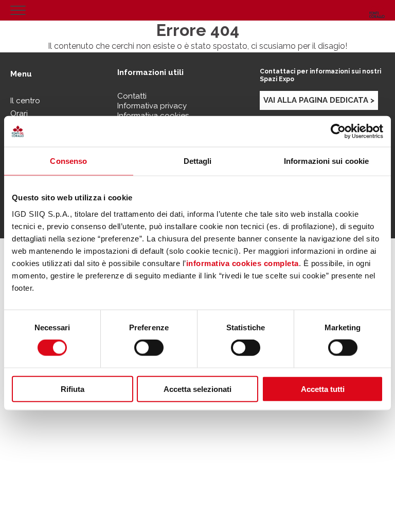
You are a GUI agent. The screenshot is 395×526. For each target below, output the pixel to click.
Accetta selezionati (197, 388)
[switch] (149, 348)
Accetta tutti (323, 388)
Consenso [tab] (68, 161)
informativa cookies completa (242, 262)
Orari (19, 113)
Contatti (132, 96)
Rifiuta (72, 388)
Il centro (25, 100)
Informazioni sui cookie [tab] (326, 161)
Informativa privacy (152, 105)
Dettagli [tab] (198, 161)
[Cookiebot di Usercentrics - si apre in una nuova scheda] (338, 131)
